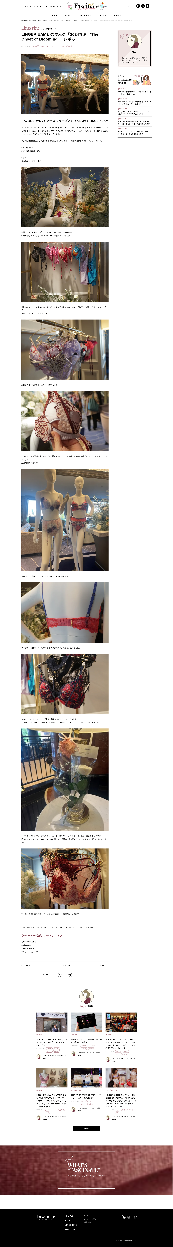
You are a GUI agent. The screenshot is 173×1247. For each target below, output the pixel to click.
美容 (47, 1112)
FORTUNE (70, 1229)
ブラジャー (55, 46)
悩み (124, 1110)
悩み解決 (131, 1110)
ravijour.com (26, 945)
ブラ (48, 46)
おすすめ (34, 46)
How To (69, 15)
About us (87, 1216)
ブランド (63, 46)
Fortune (102, 15)
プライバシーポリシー (91, 1219)
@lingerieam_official (29, 952)
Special (118, 15)
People (55, 15)
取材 (69, 46)
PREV (28, 965)
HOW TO (69, 1220)
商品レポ (56, 1051)
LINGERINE (71, 1225)
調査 (117, 1112)
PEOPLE (69, 1216)
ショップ (41, 46)
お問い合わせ (88, 1222)
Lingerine (85, 15)
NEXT (102, 965)
